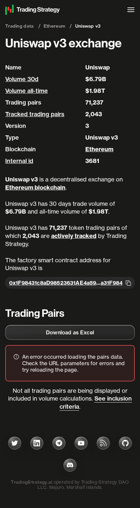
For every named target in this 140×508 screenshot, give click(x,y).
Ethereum (99, 149)
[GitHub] (125, 443)
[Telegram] (58, 443)
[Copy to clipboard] (128, 282)
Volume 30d (21, 79)
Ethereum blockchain (35, 187)
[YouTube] (81, 443)
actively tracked (73, 236)
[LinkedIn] (36, 443)
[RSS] (103, 443)
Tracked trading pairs (34, 114)
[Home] (62, 10)
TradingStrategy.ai (31, 482)
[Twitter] (14, 443)
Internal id (19, 161)
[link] (70, 332)
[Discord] (70, 465)
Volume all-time (26, 90)
